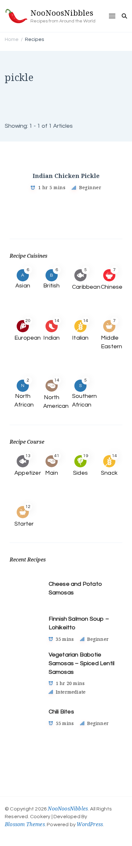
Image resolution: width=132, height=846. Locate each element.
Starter (24, 524)
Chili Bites (61, 712)
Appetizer (27, 473)
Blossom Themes (25, 824)
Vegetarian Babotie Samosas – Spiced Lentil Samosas (82, 663)
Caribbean (86, 287)
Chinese (111, 287)
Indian (51, 338)
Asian (22, 286)
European (27, 338)
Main (51, 473)
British (51, 286)
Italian (80, 338)
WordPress (90, 824)
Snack (109, 473)
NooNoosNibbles (61, 12)
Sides (80, 473)
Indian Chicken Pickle (66, 176)
